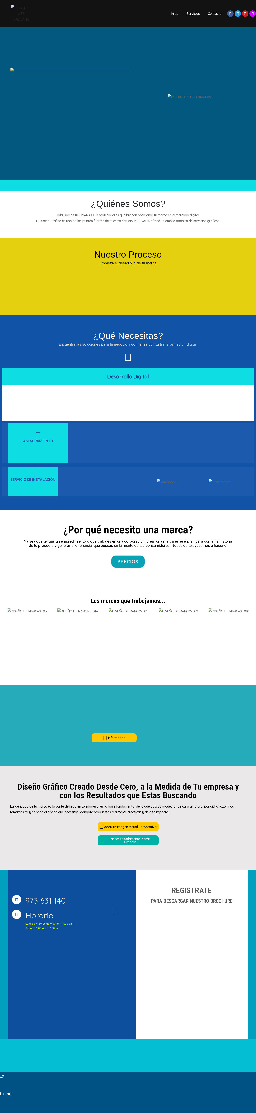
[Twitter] (238, 13)
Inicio (175, 14)
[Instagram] (252, 13)
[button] (145, 481)
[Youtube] (245, 13)
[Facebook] (230, 13)
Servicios (193, 14)
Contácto (215, 14)
